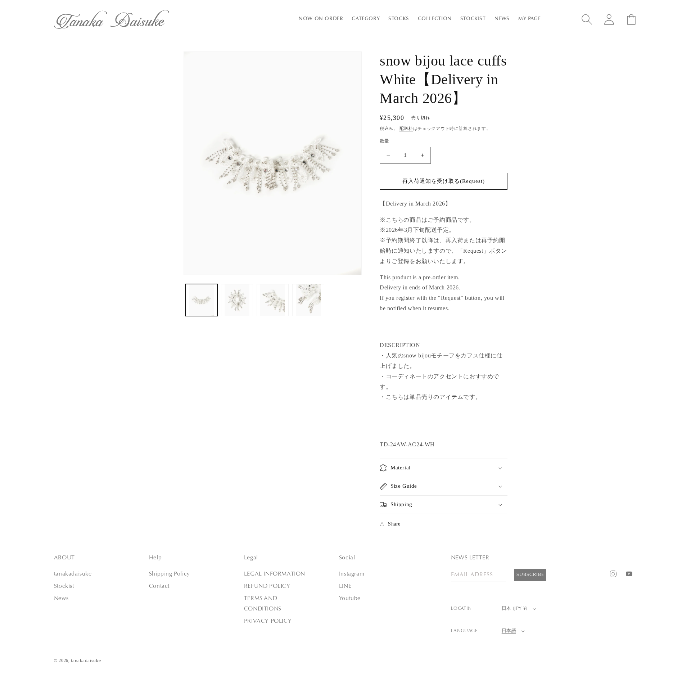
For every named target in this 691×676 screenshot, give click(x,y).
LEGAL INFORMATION (274, 574)
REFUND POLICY (267, 586)
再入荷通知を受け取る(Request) (443, 181)
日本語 (509, 630)
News (61, 598)
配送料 (406, 128)
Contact (159, 586)
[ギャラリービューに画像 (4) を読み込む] (308, 300)
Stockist (64, 586)
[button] (320, 19)
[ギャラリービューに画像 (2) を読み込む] (237, 300)
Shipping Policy (169, 574)
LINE (345, 586)
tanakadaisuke (73, 574)
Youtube (350, 598)
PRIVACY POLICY (268, 621)
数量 (384, 141)
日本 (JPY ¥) (515, 608)
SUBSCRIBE (530, 574)
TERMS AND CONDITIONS (262, 604)
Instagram (351, 574)
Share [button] (394, 524)
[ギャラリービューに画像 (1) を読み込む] (201, 300)
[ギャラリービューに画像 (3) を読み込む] (273, 300)
